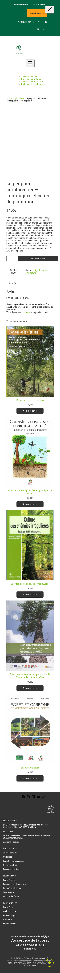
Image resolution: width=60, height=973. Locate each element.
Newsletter (7, 919)
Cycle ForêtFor (9, 857)
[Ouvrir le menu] (30, 63)
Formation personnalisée (13, 861)
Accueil (9, 98)
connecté (26, 312)
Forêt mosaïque (9, 911)
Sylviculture (19, 98)
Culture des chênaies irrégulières (30, 583)
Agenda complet (10, 853)
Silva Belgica (8, 892)
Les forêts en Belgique (12, 888)
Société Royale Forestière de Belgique (30, 936)
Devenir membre (36, 13)
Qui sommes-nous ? (21, 4)
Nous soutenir (39, 4)
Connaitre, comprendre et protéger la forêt (30, 492)
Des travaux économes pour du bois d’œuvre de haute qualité (30, 676)
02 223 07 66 (8, 831)
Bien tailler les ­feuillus (30, 400)
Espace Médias (9, 923)
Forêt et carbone (30, 767)
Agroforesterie (41, 270)
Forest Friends (9, 880)
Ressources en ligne (11, 869)
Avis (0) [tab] (12, 283)
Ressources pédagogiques (14, 884)
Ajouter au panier (38, 258)
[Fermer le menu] (49, 9)
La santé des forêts (11, 896)
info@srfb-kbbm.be (11, 842)
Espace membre (27, 22)
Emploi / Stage (9, 915)
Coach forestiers (10, 865)
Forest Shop (8, 907)
